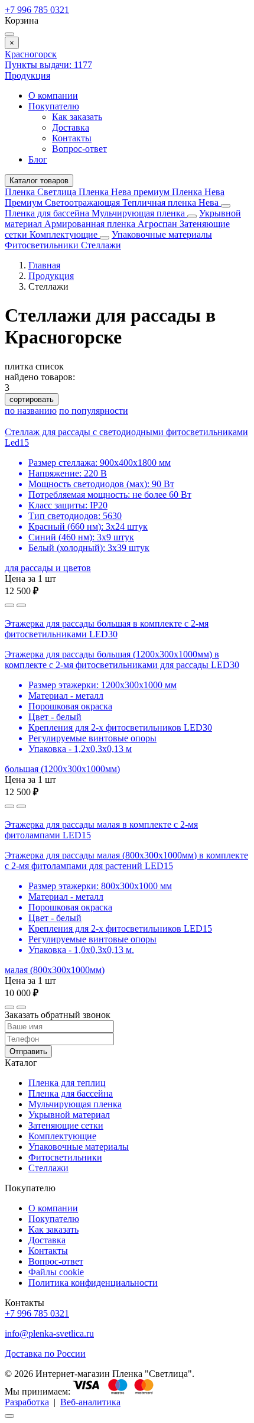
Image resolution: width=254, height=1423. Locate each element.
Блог (37, 159)
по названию (31, 411)
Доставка (70, 127)
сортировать (31, 399)
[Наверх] (9, 1416)
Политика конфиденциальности (93, 1283)
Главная (44, 265)
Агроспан (159, 224)
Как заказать (77, 117)
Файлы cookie (56, 1272)
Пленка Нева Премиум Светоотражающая (114, 197)
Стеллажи (101, 245)
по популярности (93, 411)
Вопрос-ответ (79, 149)
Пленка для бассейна (47, 213)
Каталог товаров (39, 180)
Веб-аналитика (90, 1402)
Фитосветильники (43, 245)
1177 (48, 65)
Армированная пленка (91, 224)
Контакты (72, 138)
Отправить (28, 1051)
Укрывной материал (69, 1115)
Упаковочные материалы (162, 234)
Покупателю (53, 106)
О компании (53, 95)
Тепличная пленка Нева (171, 202)
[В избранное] (9, 605)
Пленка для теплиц (67, 1083)
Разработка (27, 1402)
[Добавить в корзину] (21, 605)
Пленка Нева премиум (125, 192)
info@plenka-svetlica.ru (49, 1333)
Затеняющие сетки (65, 1125)
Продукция (27, 75)
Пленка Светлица (42, 192)
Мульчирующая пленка (139, 213)
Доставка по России (45, 1354)
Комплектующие (65, 234)
